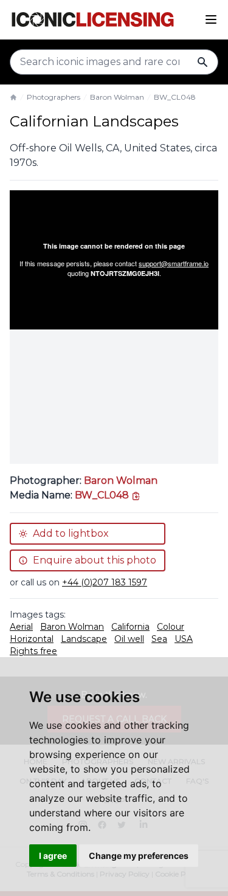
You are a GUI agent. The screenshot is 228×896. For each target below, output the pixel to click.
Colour (170, 626)
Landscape (84, 638)
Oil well (129, 638)
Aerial (21, 626)
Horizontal (32, 638)
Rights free (33, 651)
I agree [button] (53, 855)
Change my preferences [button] (138, 855)
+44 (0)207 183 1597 (104, 582)
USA (183, 638)
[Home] (13, 97)
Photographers (53, 97)
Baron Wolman (117, 97)
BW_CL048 (175, 97)
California (130, 626)
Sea (159, 638)
